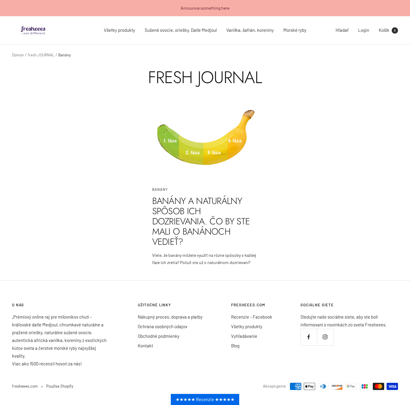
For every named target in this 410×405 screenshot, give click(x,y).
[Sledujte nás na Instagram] (325, 337)
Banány (160, 189)
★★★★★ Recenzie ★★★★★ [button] (205, 399)
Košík (387, 30)
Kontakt (145, 345)
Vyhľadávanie (244, 336)
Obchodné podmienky (158, 336)
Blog (235, 345)
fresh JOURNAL (41, 54)
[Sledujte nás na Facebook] (308, 337)
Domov (18, 54)
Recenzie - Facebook (251, 317)
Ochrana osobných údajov (162, 326)
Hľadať (342, 30)
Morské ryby (294, 30)
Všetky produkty (119, 30)
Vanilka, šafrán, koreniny (250, 30)
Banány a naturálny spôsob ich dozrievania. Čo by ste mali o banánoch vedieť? (201, 221)
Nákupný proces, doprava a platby (170, 317)
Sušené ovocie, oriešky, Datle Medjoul (181, 30)
